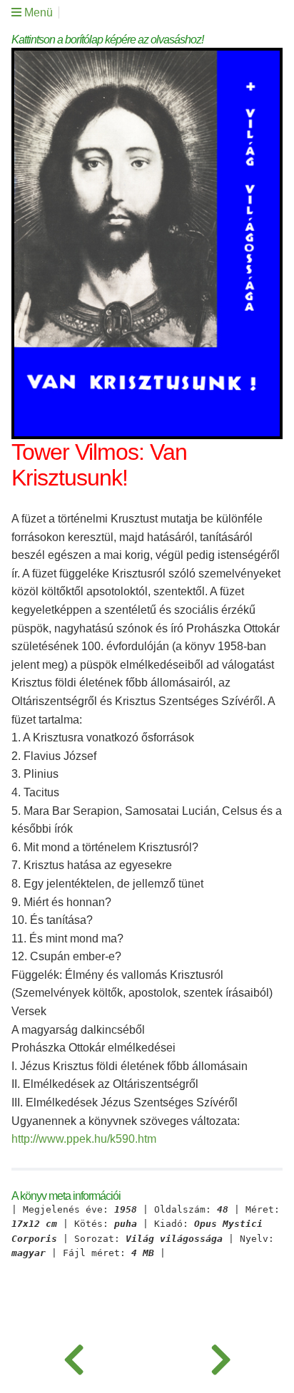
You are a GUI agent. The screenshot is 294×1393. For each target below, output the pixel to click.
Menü (37, 12)
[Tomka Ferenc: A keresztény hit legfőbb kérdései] (73, 1357)
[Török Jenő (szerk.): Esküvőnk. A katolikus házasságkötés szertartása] (220, 1357)
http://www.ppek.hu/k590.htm (83, 1139)
